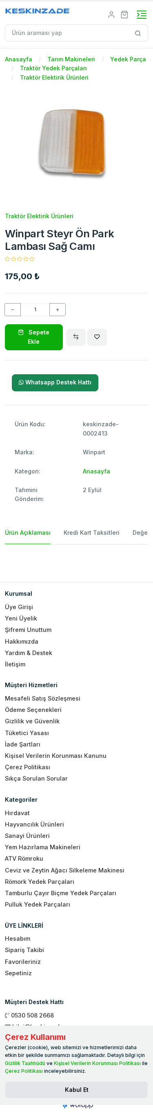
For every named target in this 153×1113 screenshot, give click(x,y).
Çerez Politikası (27, 767)
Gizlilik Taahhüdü (25, 1063)
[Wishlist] (97, 337)
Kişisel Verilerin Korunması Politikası (97, 1063)
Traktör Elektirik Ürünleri (54, 77)
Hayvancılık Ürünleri (34, 824)
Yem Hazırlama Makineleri (42, 847)
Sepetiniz (18, 973)
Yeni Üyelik (21, 618)
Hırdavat (17, 812)
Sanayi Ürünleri (27, 835)
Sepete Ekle (38, 337)
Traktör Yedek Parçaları (53, 68)
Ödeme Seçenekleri (33, 709)
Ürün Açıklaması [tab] (28, 532)
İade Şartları (22, 744)
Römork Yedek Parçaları (39, 881)
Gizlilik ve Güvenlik (32, 721)
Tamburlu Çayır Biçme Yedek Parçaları (60, 893)
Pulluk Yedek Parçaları (37, 904)
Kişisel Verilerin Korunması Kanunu (55, 755)
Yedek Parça (128, 59)
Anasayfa (18, 59)
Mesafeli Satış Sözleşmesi (42, 698)
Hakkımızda (21, 641)
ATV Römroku (24, 858)
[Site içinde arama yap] (138, 32)
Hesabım (17, 938)
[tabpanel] (76, 560)
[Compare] (76, 337)
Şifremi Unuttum (28, 629)
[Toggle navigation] (141, 14)
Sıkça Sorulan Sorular (36, 778)
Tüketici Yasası (27, 732)
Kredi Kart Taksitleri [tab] (92, 532)
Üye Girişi (19, 606)
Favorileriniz (23, 961)
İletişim (15, 664)
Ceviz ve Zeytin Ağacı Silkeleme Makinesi (64, 870)
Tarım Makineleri (71, 59)
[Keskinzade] (38, 12)
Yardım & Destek (28, 652)
